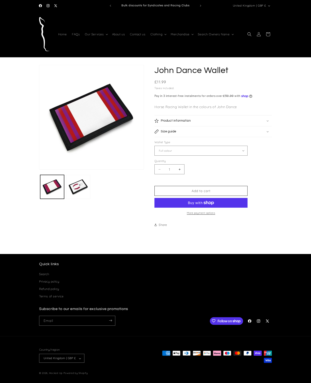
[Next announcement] (200, 6)
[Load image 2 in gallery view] (78, 187)
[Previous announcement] (110, 6)
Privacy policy (49, 281)
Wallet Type (162, 142)
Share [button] (163, 225)
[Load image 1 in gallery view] (52, 187)
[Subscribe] (110, 320)
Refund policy (49, 289)
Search (44, 274)
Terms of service (51, 296)
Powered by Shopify (75, 373)
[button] (95, 34)
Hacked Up (56, 373)
